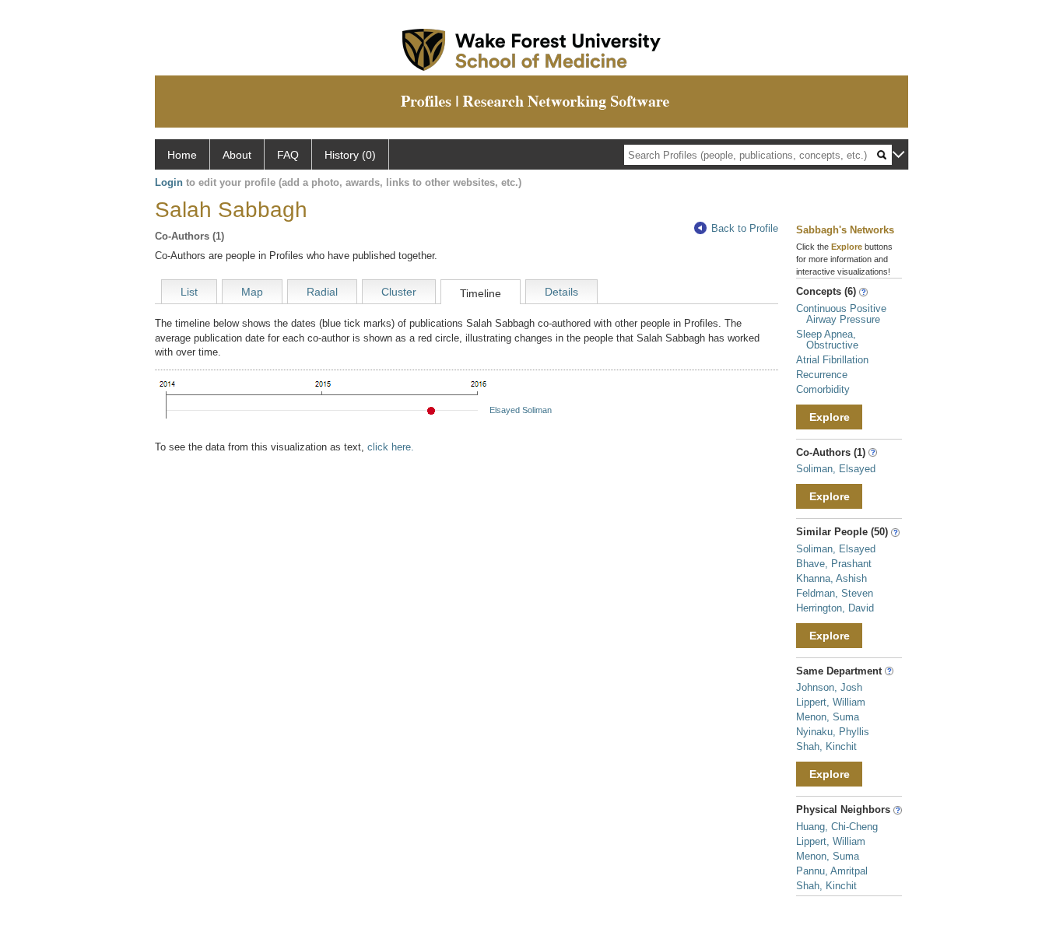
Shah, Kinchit (826, 746)
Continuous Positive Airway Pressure (841, 314)
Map (252, 292)
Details (561, 292)
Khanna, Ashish (831, 578)
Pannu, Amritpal (832, 871)
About (237, 155)
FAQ (288, 155)
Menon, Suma (827, 717)
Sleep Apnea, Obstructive (827, 339)
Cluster (398, 292)
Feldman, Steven (834, 593)
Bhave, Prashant (834, 563)
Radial (322, 292)
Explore (829, 417)
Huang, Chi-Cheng (837, 826)
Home (182, 155)
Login (169, 182)
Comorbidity (823, 389)
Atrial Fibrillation (832, 360)
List (189, 292)
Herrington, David (835, 608)
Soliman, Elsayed (835, 469)
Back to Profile (744, 228)
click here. (390, 447)
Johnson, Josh (829, 687)
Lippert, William (830, 702)
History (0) (350, 155)
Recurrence (821, 374)
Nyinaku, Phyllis (832, 732)
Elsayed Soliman (520, 410)
